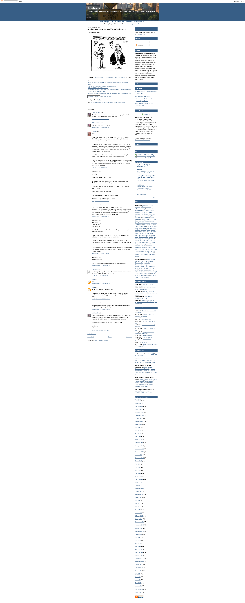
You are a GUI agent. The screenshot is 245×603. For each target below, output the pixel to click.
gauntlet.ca (146, 228)
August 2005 (138, 571)
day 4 (147, 372)
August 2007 (138, 497)
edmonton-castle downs (145, 384)
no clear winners (147, 335)
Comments (140, 45)
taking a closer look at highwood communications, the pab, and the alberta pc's (146, 301)
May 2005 (137, 580)
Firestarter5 (95, 269)
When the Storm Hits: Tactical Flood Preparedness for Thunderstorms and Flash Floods (145, 188)
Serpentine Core (141, 166)
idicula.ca (137, 266)
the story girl (143, 249)
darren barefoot (139, 263)
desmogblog (138, 265)
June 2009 (137, 430)
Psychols (94, 131)
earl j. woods (146, 224)
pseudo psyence (139, 238)
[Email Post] (102, 99)
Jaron (93, 279)
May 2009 (137, 433)
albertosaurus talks (146, 207)
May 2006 (137, 543)
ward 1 (148, 391)
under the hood (139, 253)
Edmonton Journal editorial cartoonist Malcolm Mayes (110, 77)
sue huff (144, 245)
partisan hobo (150, 270)
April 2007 (138, 510)
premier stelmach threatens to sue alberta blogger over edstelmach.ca (145, 368)
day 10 (152, 372)
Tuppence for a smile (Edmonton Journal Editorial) (102, 86)
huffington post (147, 265)
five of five (150, 226)
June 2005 (137, 577)
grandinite (153, 228)
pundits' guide (139, 273)
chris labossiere (145, 219)
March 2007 (138, 513)
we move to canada (142, 193)
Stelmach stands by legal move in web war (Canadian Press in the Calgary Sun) (109, 93)
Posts (138, 42)
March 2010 (138, 403)
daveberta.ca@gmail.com (142, 140)
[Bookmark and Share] (105, 96)
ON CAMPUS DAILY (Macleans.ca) (98, 88)
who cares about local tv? (149, 318)
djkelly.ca (154, 223)
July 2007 (137, 500)
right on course (144, 240)
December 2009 (139, 412)
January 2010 (138, 409)
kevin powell (146, 231)
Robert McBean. (96, 112)
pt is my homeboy (149, 238)
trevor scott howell (141, 251)
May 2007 (137, 506)
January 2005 (138, 592)
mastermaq (138, 235)
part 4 (142, 355)
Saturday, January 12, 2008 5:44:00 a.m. (101, 275)
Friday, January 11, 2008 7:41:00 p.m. (100, 216)
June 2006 (137, 540)
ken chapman (138, 231)
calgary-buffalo (144, 379)
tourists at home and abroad (147, 362)
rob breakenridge (144, 242)
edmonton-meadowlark (141, 386)
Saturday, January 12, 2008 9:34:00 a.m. (101, 298)
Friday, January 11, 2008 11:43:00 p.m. (100, 253)
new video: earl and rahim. (142, 96)
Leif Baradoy (95, 313)
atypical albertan (149, 210)
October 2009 (138, 418)
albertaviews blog (140, 209)
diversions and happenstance (142, 223)
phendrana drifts (143, 237)
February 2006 (139, 552)
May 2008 (137, 470)
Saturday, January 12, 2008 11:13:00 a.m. (101, 309)
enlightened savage (141, 226)
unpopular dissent (149, 253)
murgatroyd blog (146, 235)
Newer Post (90, 337)
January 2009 (138, 446)
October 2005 (138, 564)
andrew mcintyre (139, 210)
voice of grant (139, 254)
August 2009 (138, 424)
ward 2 (153, 391)
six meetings (142, 244)
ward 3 (137, 392)
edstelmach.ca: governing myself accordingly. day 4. (106, 29)
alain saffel (145, 205)
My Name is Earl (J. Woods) (145, 165)
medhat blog (142, 233)
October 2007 (138, 491)
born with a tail (139, 261)
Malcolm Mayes (121, 102)
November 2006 (139, 525)
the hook (146, 268)
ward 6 (151, 392)
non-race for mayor (140, 391)
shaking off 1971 (147, 337)
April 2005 (138, 583)
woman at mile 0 (144, 277)
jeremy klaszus (151, 230)
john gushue (152, 266)
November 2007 (139, 488)
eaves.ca (139, 169)
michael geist (142, 270)
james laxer (144, 266)
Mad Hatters (140, 185)
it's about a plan (146, 342)
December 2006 (139, 522)
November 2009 (139, 415)
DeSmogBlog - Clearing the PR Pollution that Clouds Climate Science (146, 177)
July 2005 (137, 574)
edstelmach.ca (100, 102)
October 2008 (138, 455)
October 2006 (138, 528)
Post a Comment (91, 334)
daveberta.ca (95, 8)
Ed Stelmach (94, 102)
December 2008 (139, 449)
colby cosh (153, 219)
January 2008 (138, 482)
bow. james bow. (149, 261)
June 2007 (137, 503)
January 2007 (138, 519)
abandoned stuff (151, 259)
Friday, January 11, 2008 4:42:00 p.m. (100, 127)
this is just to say (152, 249)
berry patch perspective (141, 212)
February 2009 (139, 442)
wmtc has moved (141, 194)
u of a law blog (151, 251)
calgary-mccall (140, 381)
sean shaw (147, 273)
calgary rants (145, 217)
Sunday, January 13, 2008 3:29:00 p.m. (100, 330)
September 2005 (139, 567)
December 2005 (139, 558)
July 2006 (137, 537)
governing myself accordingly (110, 102)
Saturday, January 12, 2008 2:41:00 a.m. (101, 265)
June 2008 (137, 467)
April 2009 (138, 436)
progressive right (152, 271)
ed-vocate (153, 224)
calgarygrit (138, 217)
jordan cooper (139, 268)
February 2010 (139, 406)
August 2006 (138, 534)
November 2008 (139, 452)
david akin (147, 263)
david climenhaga (149, 221)
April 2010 (138, 400)
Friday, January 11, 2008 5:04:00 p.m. (100, 167)
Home (110, 337)
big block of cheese (147, 214)
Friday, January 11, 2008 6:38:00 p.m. (100, 201)
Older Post (129, 337)
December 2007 (139, 485)
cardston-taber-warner (141, 382)
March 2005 (138, 586)
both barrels (142, 216)
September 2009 (139, 421)
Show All (155, 197)
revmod (137, 240)
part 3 (138, 355)
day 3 (143, 372)
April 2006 (138, 546)
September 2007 (139, 494)
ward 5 (147, 392)
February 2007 (139, 516)
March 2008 (138, 476)
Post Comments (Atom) (101, 340)
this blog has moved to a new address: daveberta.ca (122, 22)
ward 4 (142, 392)
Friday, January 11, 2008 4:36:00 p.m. (100, 119)
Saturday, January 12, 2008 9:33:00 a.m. (101, 283)
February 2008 (139, 479)
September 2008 (139, 458)
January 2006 (138, 555)
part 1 (152, 354)
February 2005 (139, 589)
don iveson (139, 224)
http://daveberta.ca (136, 24)
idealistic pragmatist (140, 230)
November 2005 (139, 561)
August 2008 (138, 461)
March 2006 (138, 549)
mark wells (150, 233)
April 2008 (138, 473)
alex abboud (149, 209)
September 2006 (139, 531)
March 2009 (138, 439)
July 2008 (137, 464)
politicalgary (152, 237)
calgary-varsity (149, 381)
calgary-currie (153, 379)
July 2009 (137, 427)
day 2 (145, 370)
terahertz (144, 247)
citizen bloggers (146, 319)
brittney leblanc (151, 216)
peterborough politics (141, 271)
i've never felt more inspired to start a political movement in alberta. (146, 293)
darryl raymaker (139, 221)
